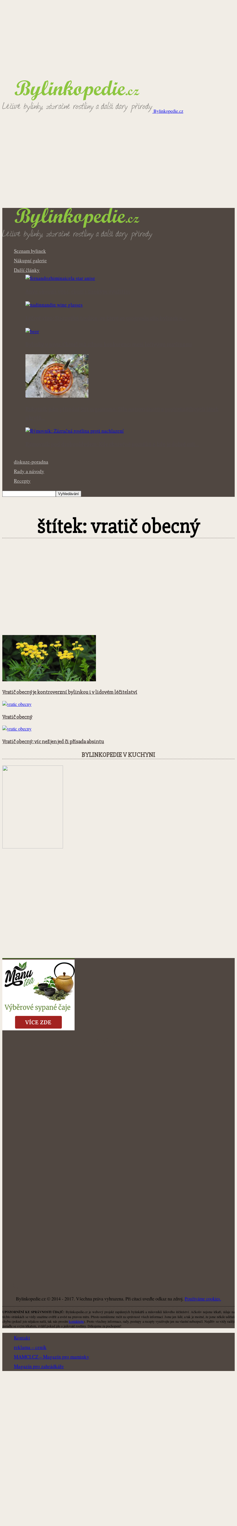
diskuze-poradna (31, 461)
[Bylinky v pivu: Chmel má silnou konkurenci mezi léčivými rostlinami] (32, 331)
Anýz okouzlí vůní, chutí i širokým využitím (77, 291)
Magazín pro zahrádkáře (39, 1366)
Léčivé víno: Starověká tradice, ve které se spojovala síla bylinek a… (105, 318)
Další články (27, 270)
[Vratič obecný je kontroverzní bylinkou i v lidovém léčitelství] (49, 679)
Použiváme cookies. (203, 1299)
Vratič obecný (17, 717)
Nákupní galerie (30, 260)
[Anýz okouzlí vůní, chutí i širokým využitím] (60, 278)
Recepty (22, 480)
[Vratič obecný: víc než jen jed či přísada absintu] (17, 729)
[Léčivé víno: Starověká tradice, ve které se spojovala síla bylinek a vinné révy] (54, 304)
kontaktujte (76, 1321)
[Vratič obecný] (17, 704)
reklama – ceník (30, 1347)
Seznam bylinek (30, 251)
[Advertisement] (118, 164)
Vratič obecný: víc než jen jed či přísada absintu (53, 741)
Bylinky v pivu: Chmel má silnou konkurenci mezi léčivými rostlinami (108, 344)
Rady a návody (29, 471)
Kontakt (22, 1337)
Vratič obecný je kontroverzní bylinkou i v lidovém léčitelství (69, 692)
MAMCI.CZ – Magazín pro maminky (51, 1356)
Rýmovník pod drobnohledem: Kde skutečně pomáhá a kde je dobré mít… (112, 444)
